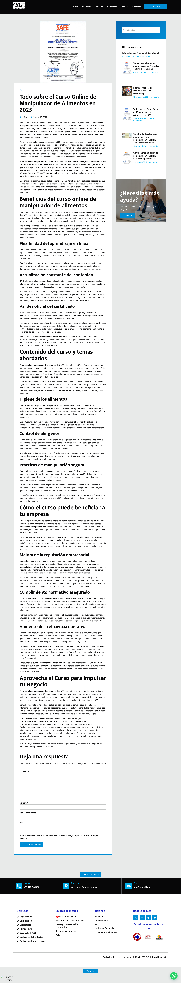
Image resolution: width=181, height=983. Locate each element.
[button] (174, 976)
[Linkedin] (154, 917)
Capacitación (24, 90)
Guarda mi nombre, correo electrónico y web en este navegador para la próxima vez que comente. (59, 837)
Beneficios (112, 7)
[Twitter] (148, 917)
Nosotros (86, 7)
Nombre (24, 802)
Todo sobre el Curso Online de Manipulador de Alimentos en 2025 (146, 112)
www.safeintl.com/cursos (46, 345)
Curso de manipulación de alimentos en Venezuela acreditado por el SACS (145, 156)
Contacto (136, 7)
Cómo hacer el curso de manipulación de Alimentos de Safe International (146, 66)
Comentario (25, 771)
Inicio (75, 7)
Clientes (125, 7)
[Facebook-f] (142, 917)
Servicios (99, 7)
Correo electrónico (28, 812)
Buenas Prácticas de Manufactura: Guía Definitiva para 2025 (143, 91)
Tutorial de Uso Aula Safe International (140, 53)
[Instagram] (135, 917)
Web (22, 822)
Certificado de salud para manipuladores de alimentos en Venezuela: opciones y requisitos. (145, 138)
